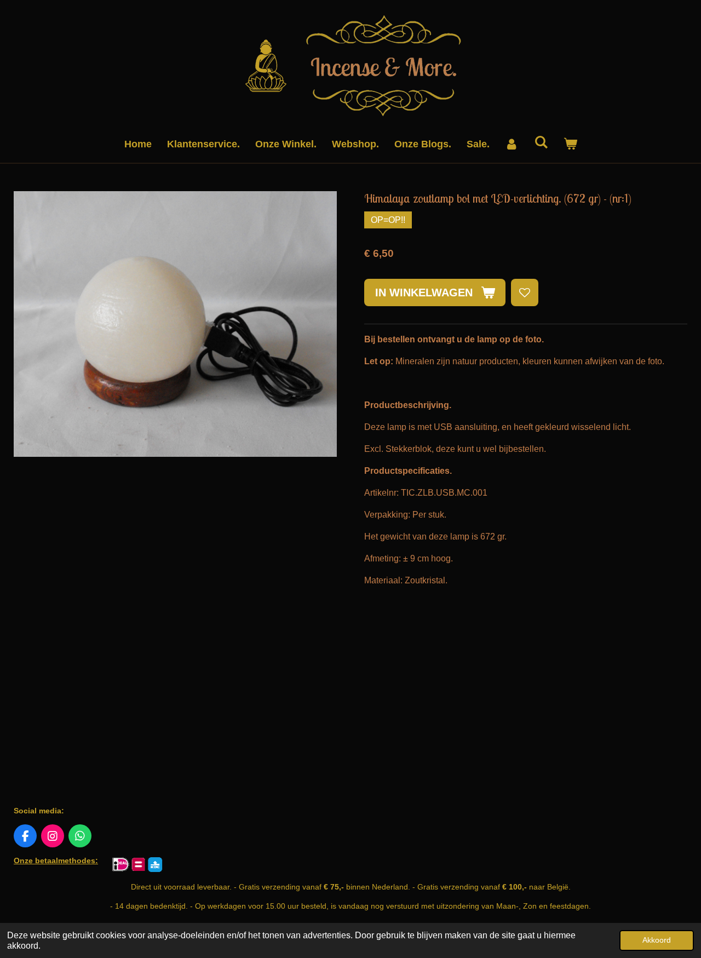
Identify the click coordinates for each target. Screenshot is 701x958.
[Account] (511, 144)
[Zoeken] (540, 142)
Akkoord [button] (656, 940)
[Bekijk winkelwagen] (569, 144)
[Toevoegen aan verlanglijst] (524, 292)
